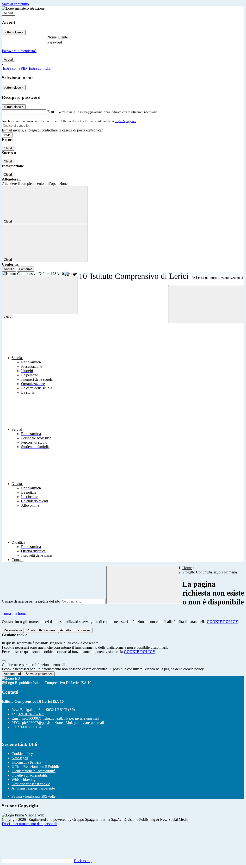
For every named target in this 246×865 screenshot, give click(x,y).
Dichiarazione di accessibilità (33, 771)
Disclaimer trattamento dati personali (29, 824)
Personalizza (13, 630)
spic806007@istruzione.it (60, 718)
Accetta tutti (75, 630)
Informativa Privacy (27, 762)
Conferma (25, 269)
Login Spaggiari (125, 121)
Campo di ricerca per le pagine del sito (31, 601)
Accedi (8, 13)
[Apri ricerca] (206, 304)
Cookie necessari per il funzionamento (31, 665)
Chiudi (8, 148)
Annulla (9, 269)
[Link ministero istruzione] (23, 8)
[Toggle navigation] (40, 295)
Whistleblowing (24, 780)
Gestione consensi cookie (31, 784)
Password (54, 42)
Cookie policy (22, 754)
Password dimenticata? (19, 51)
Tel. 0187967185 (31, 714)
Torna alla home (14, 613)
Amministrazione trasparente (33, 788)
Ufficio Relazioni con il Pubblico (37, 767)
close (7, 316)
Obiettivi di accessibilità (30, 775)
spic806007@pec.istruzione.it (62, 723)
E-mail (52, 112)
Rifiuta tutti (41, 630)
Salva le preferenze (39, 674)
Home (187, 568)
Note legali (20, 758)
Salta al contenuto (15, 4)
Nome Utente (57, 37)
